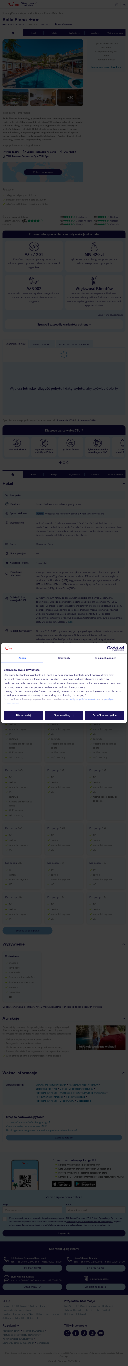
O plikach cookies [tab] (105, 658)
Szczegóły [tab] (64, 658)
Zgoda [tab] (22, 658)
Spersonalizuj (62, 715)
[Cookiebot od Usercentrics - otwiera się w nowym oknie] (109, 648)
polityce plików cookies (83, 699)
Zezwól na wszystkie (104, 715)
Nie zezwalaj (23, 715)
